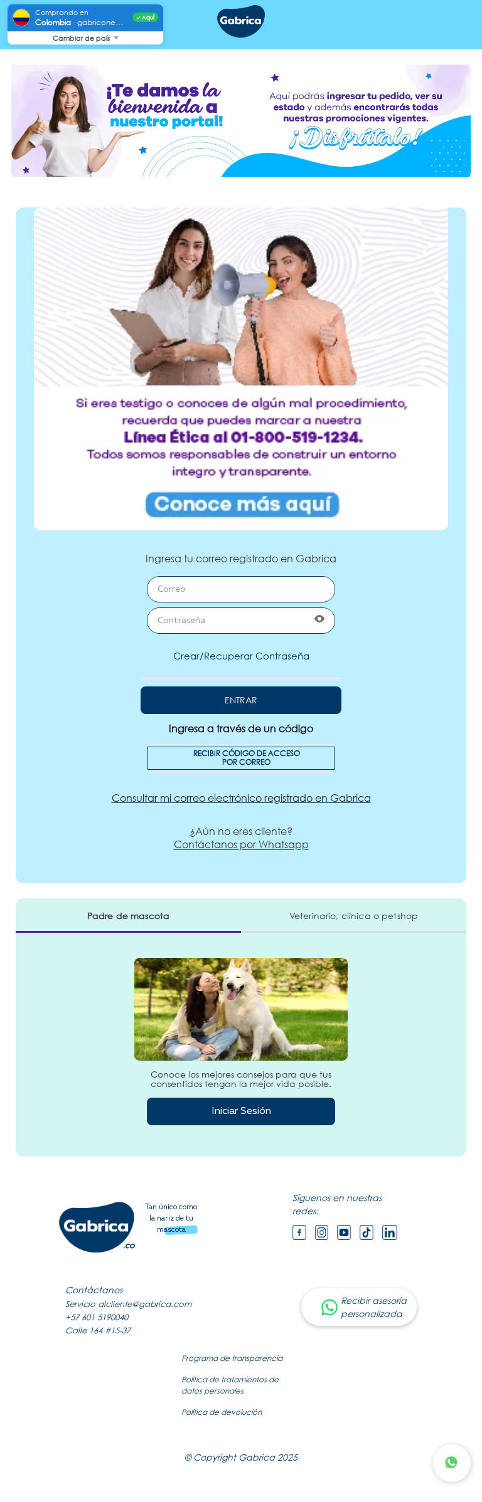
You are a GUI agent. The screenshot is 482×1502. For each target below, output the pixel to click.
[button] (319, 620)
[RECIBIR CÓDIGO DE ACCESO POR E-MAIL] (241, 758)
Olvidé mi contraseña (241, 655)
